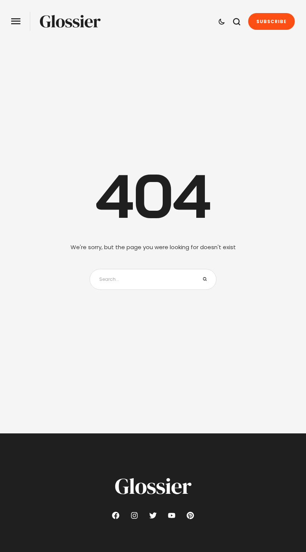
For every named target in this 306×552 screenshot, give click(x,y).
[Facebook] (115, 515)
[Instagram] (134, 515)
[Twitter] (153, 515)
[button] (16, 21)
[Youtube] (171, 515)
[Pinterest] (190, 515)
